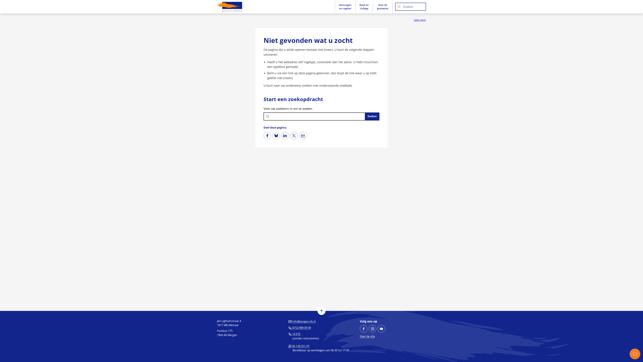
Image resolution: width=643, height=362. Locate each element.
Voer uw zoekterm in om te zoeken (288, 109)
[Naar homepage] (229, 6)
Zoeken (372, 116)
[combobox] (410, 7)
